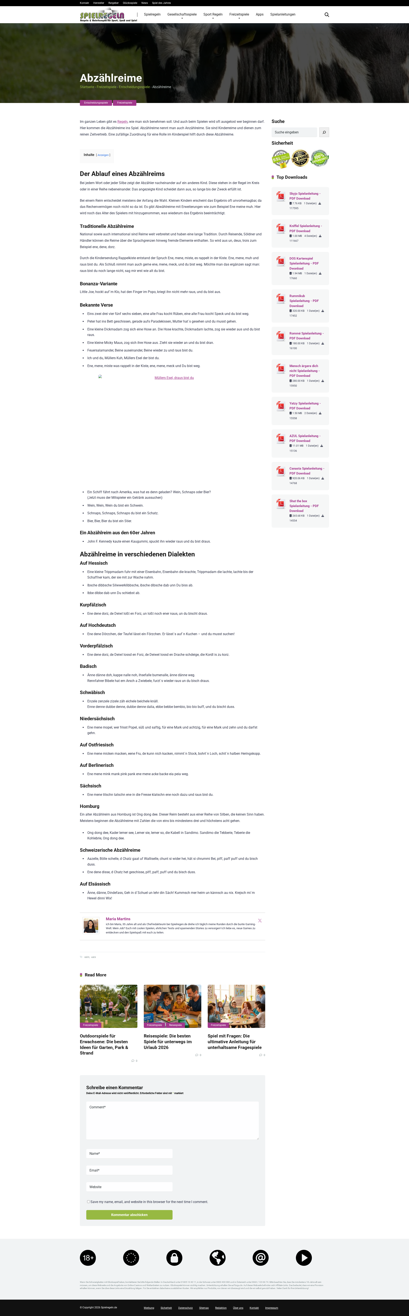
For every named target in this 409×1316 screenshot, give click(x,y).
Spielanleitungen (282, 14)
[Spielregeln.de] (108, 14)
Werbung (149, 1307)
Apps (260, 14)
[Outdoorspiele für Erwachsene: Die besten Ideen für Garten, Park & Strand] (108, 1006)
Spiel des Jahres (161, 2)
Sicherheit (166, 1307)
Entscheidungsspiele (134, 87)
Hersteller (98, 2)
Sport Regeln (213, 14)
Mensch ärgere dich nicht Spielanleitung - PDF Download (304, 371)
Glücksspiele (130, 2)
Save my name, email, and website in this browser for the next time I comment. (149, 1202)
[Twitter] (259, 920)
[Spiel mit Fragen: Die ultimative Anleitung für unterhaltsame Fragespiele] (236, 1006)
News (144, 2)
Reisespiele (175, 1025)
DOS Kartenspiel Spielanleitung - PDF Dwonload (304, 263)
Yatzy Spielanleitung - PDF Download (305, 406)
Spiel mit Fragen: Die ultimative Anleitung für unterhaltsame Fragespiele (235, 1041)
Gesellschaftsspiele (182, 14)
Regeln (122, 122)
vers (93, 957)
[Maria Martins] (90, 933)
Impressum (271, 1307)
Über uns (238, 1307)
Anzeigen (103, 155)
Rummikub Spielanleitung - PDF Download (304, 301)
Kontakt (84, 2)
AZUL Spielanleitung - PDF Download (305, 438)
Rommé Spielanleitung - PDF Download (306, 336)
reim (86, 957)
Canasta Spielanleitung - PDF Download (306, 471)
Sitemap (204, 1307)
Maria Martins (118, 919)
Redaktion (221, 1307)
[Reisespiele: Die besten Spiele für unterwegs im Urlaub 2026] (172, 1006)
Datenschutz (185, 1307)
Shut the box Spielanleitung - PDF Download (304, 506)
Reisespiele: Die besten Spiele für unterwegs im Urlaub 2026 (168, 1041)
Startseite (87, 87)
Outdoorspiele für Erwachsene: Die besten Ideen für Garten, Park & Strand (104, 1044)
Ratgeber (113, 2)
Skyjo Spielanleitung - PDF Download (305, 196)
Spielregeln (152, 14)
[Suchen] (324, 132)
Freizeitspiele (239, 14)
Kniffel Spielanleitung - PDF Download (305, 228)
